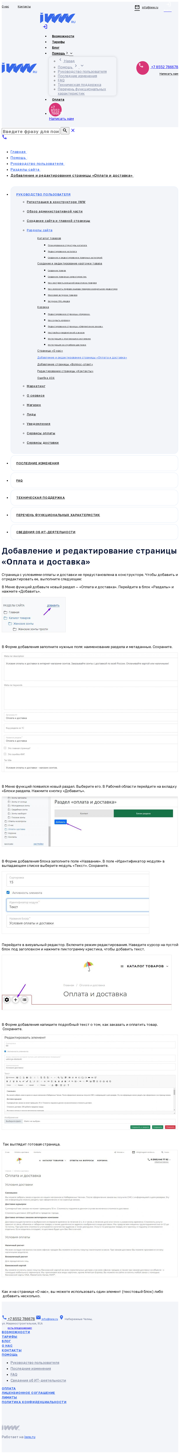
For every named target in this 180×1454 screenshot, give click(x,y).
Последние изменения (31, 1368)
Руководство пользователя (35, 1362)
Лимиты (9, 1397)
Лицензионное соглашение (28, 1393)
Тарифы (9, 1336)
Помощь (10, 1354)
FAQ (14, 1374)
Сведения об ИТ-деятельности (38, 1380)
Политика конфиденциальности (34, 1402)
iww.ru (29, 1437)
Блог (6, 1341)
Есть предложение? (20, 1328)
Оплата (9, 1388)
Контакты (12, 1350)
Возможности (16, 1332)
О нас (7, 1345)
